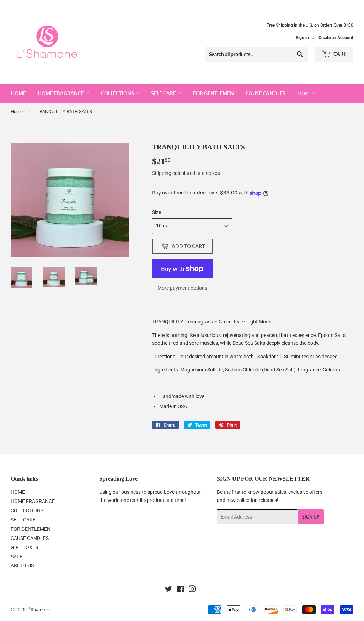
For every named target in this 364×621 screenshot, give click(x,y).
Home (17, 111)
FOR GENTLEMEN (213, 93)
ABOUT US (22, 565)
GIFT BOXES (24, 547)
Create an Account (335, 37)
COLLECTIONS (118, 93)
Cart (339, 54)
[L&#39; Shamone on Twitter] (168, 590)
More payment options (182, 288)
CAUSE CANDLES (265, 93)
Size (156, 212)
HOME (18, 93)
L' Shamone (38, 609)
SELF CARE (164, 93)
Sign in (302, 37)
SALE (16, 557)
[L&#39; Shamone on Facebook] (180, 590)
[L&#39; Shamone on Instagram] (192, 590)
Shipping (161, 173)
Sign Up (310, 517)
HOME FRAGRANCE (61, 93)
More (304, 93)
